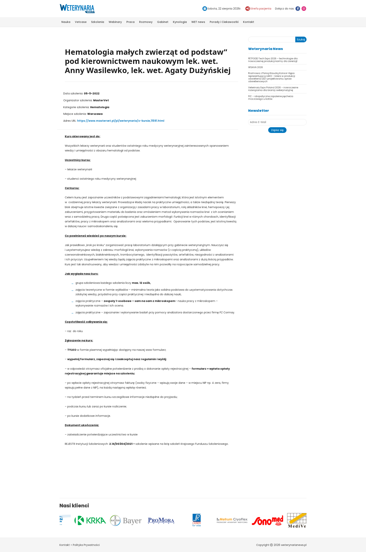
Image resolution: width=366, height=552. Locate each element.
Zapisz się (277, 130)
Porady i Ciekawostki (224, 22)
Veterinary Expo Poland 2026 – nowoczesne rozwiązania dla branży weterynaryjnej (273, 89)
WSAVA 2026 (255, 67)
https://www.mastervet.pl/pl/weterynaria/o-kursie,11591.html (120, 121)
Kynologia (180, 22)
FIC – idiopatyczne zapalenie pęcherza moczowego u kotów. (270, 98)
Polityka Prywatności (86, 545)
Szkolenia (97, 22)
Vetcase (81, 22)
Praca (130, 22)
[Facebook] (297, 8)
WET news (198, 22)
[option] (77, 520)
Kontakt (248, 22)
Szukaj (301, 39)
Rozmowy (145, 22)
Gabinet (162, 22)
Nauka (65, 22)
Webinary (115, 22)
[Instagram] (304, 8)
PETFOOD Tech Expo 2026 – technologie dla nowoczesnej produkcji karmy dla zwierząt (273, 60)
